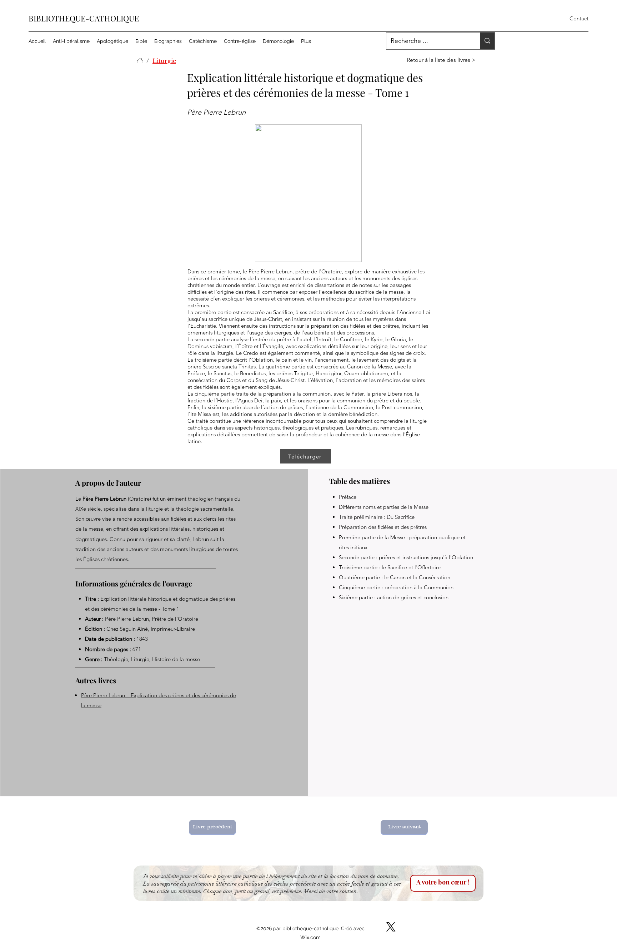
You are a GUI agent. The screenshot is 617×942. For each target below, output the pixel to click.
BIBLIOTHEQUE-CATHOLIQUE (84, 18)
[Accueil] (140, 60)
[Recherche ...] (487, 41)
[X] (390, 926)
